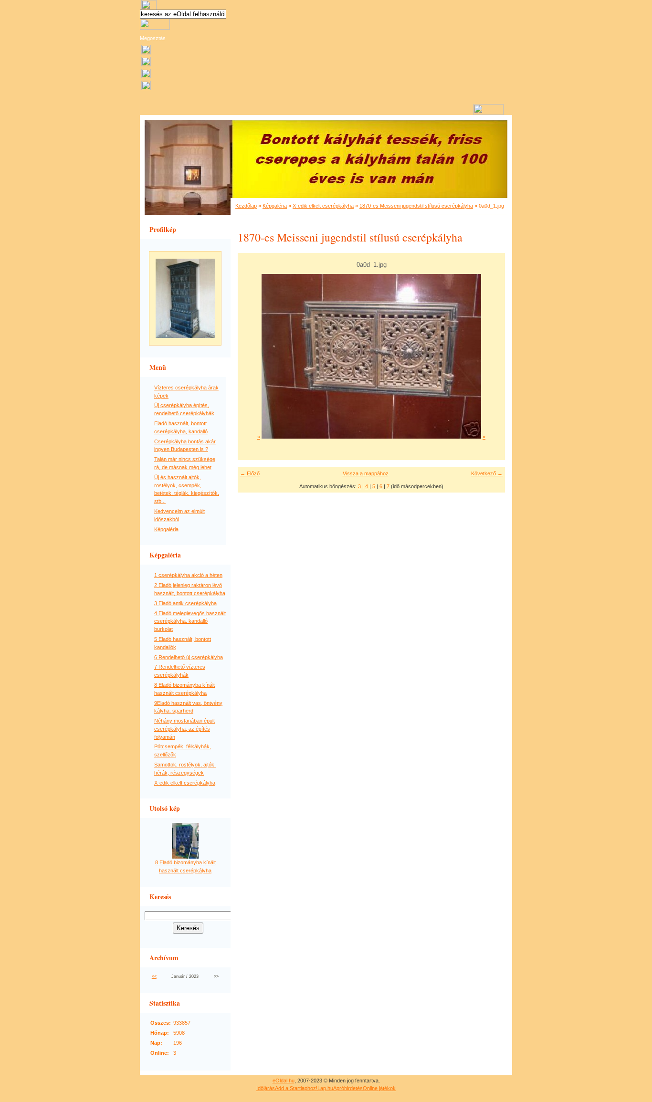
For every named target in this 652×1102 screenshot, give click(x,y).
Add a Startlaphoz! (296, 1088)
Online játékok (379, 1088)
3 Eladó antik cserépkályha (185, 603)
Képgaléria (166, 529)
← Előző (250, 473)
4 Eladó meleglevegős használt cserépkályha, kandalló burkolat (190, 621)
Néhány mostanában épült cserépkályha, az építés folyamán (184, 729)
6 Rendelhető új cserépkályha (188, 657)
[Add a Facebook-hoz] (146, 76)
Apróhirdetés (348, 1088)
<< (154, 976)
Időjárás (265, 1088)
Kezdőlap (246, 206)
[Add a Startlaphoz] (146, 52)
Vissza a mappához (366, 473)
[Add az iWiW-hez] (146, 64)
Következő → (487, 473)
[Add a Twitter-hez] (146, 88)
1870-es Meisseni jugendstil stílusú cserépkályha (416, 206)
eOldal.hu (283, 1080)
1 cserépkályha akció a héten (188, 575)
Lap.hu (325, 1088)
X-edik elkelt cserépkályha (184, 783)
